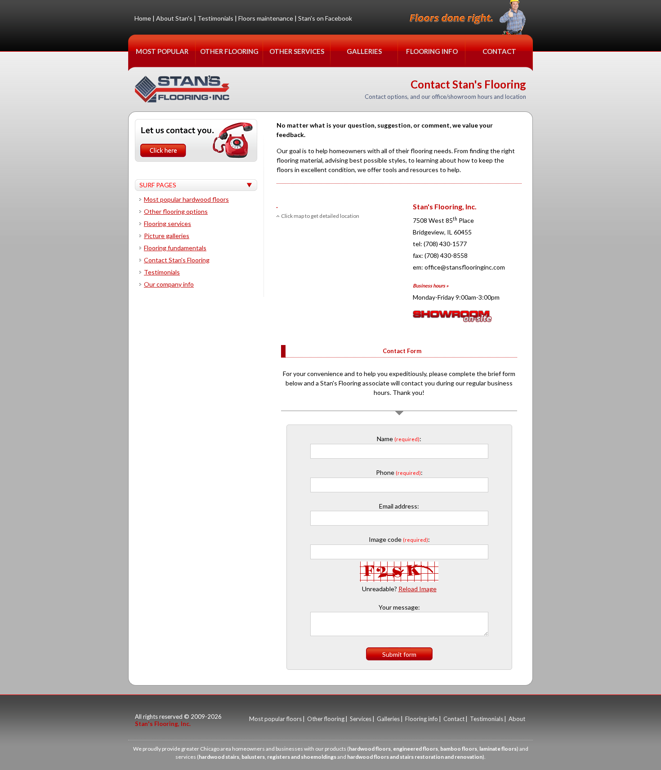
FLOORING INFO (432, 51)
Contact (453, 718)
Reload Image (417, 589)
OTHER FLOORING (229, 51)
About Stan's (174, 18)
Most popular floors (275, 718)
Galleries (388, 718)
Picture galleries (166, 235)
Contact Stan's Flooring (177, 260)
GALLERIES (364, 51)
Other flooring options (176, 211)
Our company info (169, 284)
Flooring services (167, 223)
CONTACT (499, 51)
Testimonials (215, 18)
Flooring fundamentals (175, 248)
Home (142, 18)
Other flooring (325, 718)
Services (360, 718)
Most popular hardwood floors (186, 199)
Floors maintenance (265, 18)
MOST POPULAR (162, 51)
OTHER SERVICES (296, 51)
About (517, 718)
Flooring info (421, 718)
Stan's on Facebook (325, 18)
